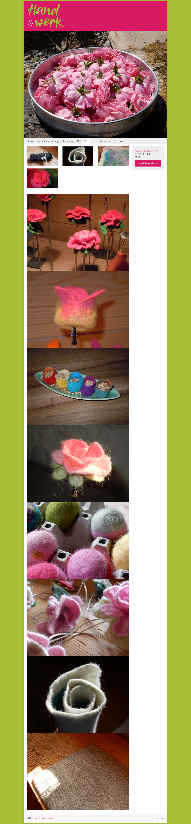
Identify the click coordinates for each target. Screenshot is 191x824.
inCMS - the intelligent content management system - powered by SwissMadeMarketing (160, 818)
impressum (51, 818)
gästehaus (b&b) (71, 141)
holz (94, 141)
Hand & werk (39, 818)
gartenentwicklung (47, 141)
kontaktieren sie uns (148, 163)
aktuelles (105, 141)
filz (86, 141)
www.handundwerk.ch (146, 150)
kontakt (118, 141)
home (31, 141)
